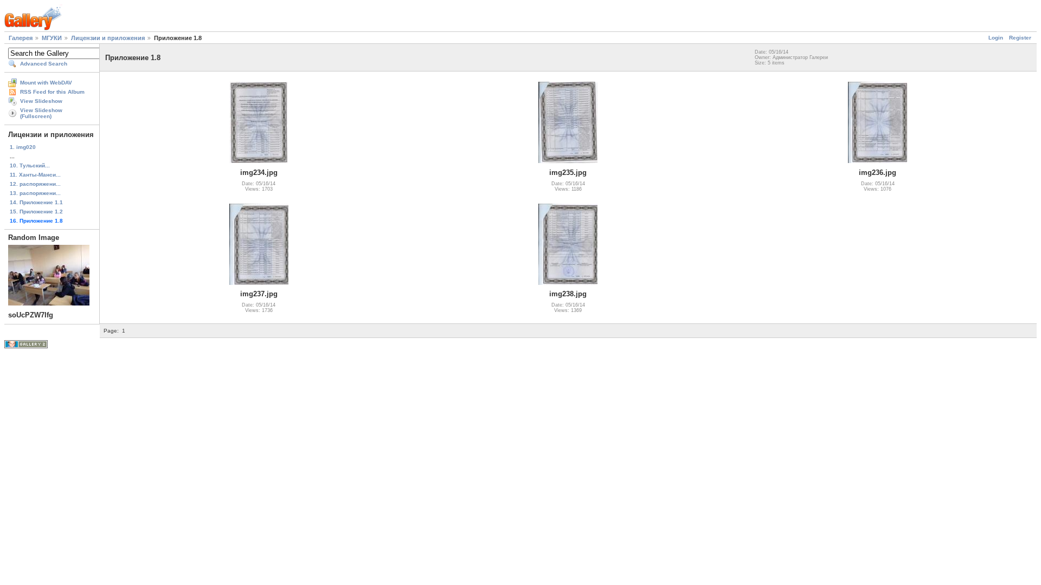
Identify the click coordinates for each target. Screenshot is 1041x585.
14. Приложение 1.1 (36, 202)
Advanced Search (43, 64)
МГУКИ (52, 38)
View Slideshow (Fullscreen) (41, 113)
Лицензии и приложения (108, 38)
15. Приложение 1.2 (36, 211)
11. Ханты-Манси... (35, 175)
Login (995, 38)
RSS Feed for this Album (52, 92)
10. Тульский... (30, 165)
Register (1020, 38)
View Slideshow (41, 101)
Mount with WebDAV (46, 83)
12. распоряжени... (35, 184)
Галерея (21, 38)
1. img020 (23, 147)
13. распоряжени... (35, 193)
